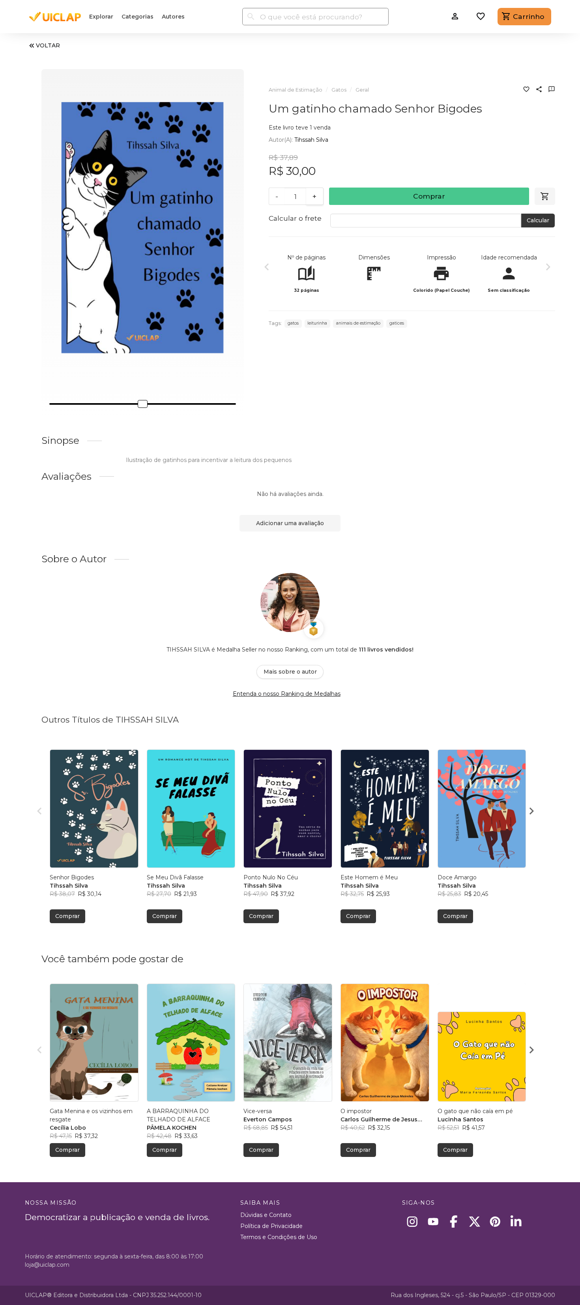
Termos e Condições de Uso (278, 1237)
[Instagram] (412, 1221)
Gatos (338, 90)
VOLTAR (48, 45)
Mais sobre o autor (290, 671)
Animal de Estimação (295, 90)
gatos (293, 323)
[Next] (548, 268)
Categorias (137, 16)
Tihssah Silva (311, 139)
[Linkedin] (515, 1221)
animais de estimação (358, 323)
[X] (474, 1221)
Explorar (101, 16)
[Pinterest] (495, 1221)
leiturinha (317, 323)
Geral (362, 90)
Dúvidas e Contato (266, 1215)
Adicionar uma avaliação (290, 523)
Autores (173, 16)
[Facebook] (453, 1221)
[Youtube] (433, 1221)
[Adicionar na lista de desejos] (526, 90)
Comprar (429, 196)
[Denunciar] (551, 90)
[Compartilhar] (539, 90)
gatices (396, 323)
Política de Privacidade (271, 1226)
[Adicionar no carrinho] (545, 196)
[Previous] (267, 268)
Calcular (538, 220)
